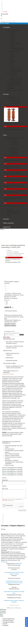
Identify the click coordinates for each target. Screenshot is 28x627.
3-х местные (14, 141)
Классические (14, 147)
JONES (13, 33)
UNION (13, 55)
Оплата (4, 6)
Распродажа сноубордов (17, 48)
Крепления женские (16, 69)
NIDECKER (14, 35)
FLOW (12, 64)
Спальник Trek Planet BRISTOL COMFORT (15, 179)
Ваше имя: (5, 480)
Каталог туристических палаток (16, 138)
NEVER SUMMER (15, 43)
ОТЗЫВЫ (5, 11)
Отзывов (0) (10, 374)
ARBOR (13, 32)
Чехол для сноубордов (14, 84)
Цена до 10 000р (15, 98)
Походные (13, 151)
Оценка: (4, 486)
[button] (26, 622)
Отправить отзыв (22, 510)
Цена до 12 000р (15, 100)
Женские (13, 46)
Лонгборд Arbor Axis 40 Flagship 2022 (14, 123)
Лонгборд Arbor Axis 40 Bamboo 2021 (14, 129)
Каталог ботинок (12, 73)
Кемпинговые (14, 149)
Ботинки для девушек (16, 79)
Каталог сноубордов (13, 30)
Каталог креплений (12, 51)
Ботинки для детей (16, 81)
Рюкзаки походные (12, 213)
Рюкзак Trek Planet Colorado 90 (12, 173)
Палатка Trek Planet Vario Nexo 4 (12, 206)
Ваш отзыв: (5, 488)
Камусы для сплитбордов (14, 90)
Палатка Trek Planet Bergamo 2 (12, 160)
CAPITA (13, 41)
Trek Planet (14, 154)
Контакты (5, 3)
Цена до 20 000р (15, 103)
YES (12, 53)
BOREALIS (14, 38)
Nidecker (13, 61)
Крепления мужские (16, 68)
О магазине (5, 1)
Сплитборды (10, 88)
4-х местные (14, 142)
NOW (12, 59)
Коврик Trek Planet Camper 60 (12, 166)
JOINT (12, 40)
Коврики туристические (14, 211)
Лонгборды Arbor (12, 97)
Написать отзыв (16, 293)
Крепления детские (16, 71)
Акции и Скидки (6, 10)
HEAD (12, 36)
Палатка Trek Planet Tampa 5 (11, 192)
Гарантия (5, 8)
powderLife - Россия (18, 295)
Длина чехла (6, 300)
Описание (4, 374)
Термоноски (10, 86)
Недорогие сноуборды (17, 50)
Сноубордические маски (14, 83)
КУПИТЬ (21, 334)
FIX (12, 58)
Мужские (13, 45)
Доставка (5, 5)
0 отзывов (8, 293)
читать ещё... (4, 561)
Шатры (9, 215)
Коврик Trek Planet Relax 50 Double (13, 185)
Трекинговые (14, 152)
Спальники (10, 209)
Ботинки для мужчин (16, 78)
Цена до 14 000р (15, 102)
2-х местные (14, 139)
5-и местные (14, 144)
